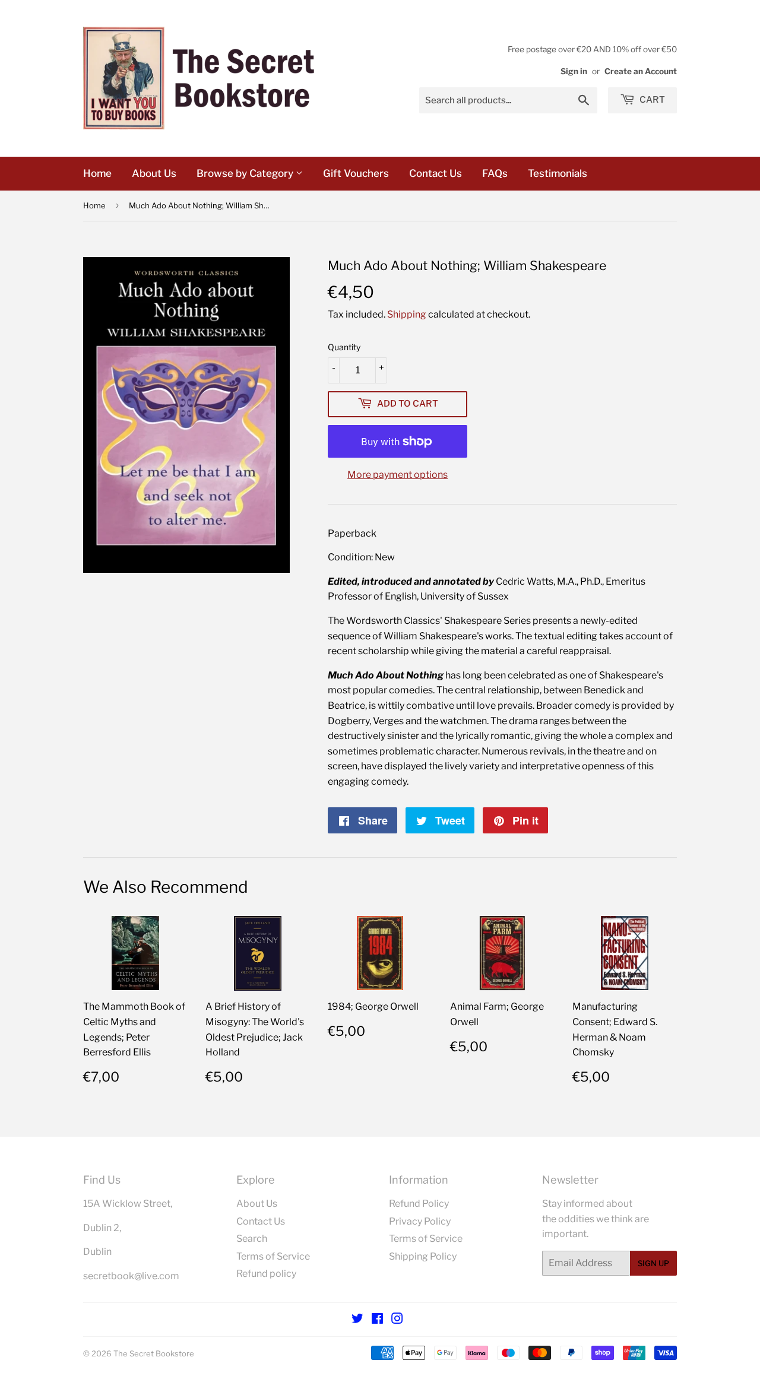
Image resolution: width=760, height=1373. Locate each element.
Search (251, 1238)
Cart (651, 99)
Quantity (344, 347)
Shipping (406, 314)
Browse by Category (246, 173)
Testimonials (557, 173)
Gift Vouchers (356, 173)
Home (97, 173)
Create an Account (640, 71)
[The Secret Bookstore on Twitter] (357, 1320)
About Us (154, 173)
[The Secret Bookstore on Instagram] (397, 1320)
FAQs (495, 173)
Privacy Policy (420, 1221)
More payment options (397, 474)
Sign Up (653, 1263)
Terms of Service (273, 1256)
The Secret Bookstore (153, 1353)
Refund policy (266, 1273)
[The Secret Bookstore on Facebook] (377, 1320)
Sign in (573, 71)
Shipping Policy (423, 1256)
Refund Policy (419, 1203)
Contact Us (435, 173)
